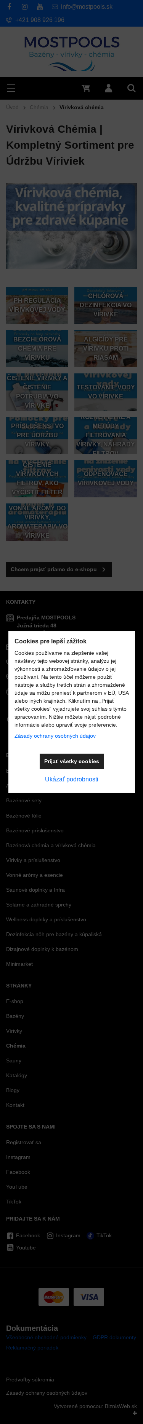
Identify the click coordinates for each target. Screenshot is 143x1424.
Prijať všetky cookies (71, 761)
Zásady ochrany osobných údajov (55, 736)
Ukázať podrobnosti (71, 779)
